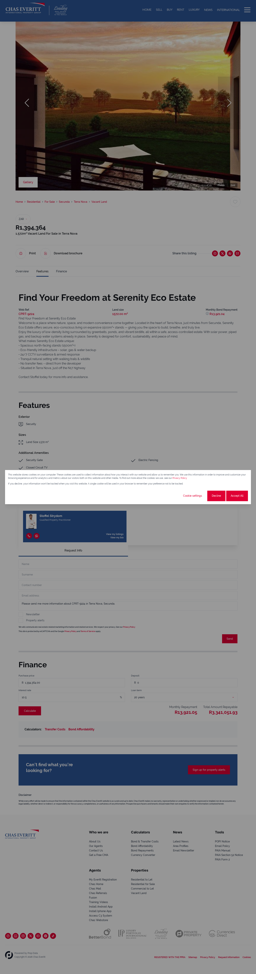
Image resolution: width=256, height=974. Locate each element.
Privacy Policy (179, 478)
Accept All (237, 495)
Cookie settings (192, 495)
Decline (216, 495)
